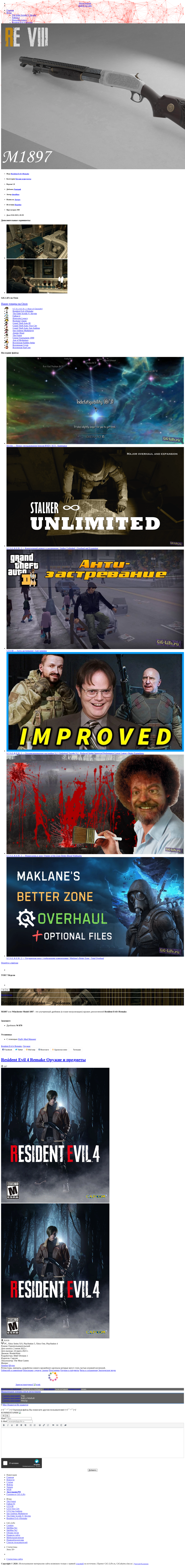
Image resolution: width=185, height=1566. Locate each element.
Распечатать (6, 995)
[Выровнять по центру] (21, 1463)
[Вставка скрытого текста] (65, 1463)
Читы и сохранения (89, 1370)
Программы (54, 1370)
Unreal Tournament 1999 (23, 338)
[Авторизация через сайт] (20, 1450)
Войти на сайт (85, 6)
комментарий (74, 1427)
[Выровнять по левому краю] (17, 1463)
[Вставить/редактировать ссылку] (44, 1463)
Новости (10, 1518)
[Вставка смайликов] (40, 1463)
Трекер (10, 1525)
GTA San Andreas (14, 1549)
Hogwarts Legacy (19, 20)
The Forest (17, 335)
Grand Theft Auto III (21, 323)
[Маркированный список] (31, 1463)
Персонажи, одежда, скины (35, 1370)
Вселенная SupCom (21, 347)
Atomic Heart (18, 333)
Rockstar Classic (20, 321)
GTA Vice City (13, 1546)
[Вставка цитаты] (53, 1463)
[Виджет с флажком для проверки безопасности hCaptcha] (21, 1501)
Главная (10, 1515)
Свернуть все (23, 1389)
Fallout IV (11, 1542)
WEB (9, 1527)
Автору (17, 200)
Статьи (10, 1520)
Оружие (26, 1046)
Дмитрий (17, 189)
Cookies (10, 1563)
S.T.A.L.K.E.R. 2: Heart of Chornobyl (28, 309)
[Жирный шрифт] (4, 1463)
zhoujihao (15, 194)
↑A (3, 990)
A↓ (8, 990)
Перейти (18, 205)
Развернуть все (8, 1389)
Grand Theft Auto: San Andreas (26, 328)
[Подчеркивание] (12, 1463)
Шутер (12, 1365)
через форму (49, 1427)
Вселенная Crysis (20, 345)
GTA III (10, 1544)
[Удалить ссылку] (48, 1463)
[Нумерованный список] (35, 1463)
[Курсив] (8, 1463)
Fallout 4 (16, 17)
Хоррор (4, 1365)
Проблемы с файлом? (11, 1427)
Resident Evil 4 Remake (22, 22)
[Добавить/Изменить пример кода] (57, 1463)
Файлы (10, 1522)
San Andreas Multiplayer (23, 330)
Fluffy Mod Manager (27, 1039)
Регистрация (85, 3)
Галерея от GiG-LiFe (16, 1532)
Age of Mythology (21, 340)
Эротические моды (107, 1370)
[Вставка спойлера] (61, 1463)
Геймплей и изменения (11, 1370)
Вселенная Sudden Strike (24, 343)
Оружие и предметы (23, 179)
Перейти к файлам (9, 963)
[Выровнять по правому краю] (25, 1463)
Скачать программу (11, 1434)
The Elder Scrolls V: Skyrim (24, 15)
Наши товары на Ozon (14, 303)
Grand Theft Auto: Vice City (25, 326)
